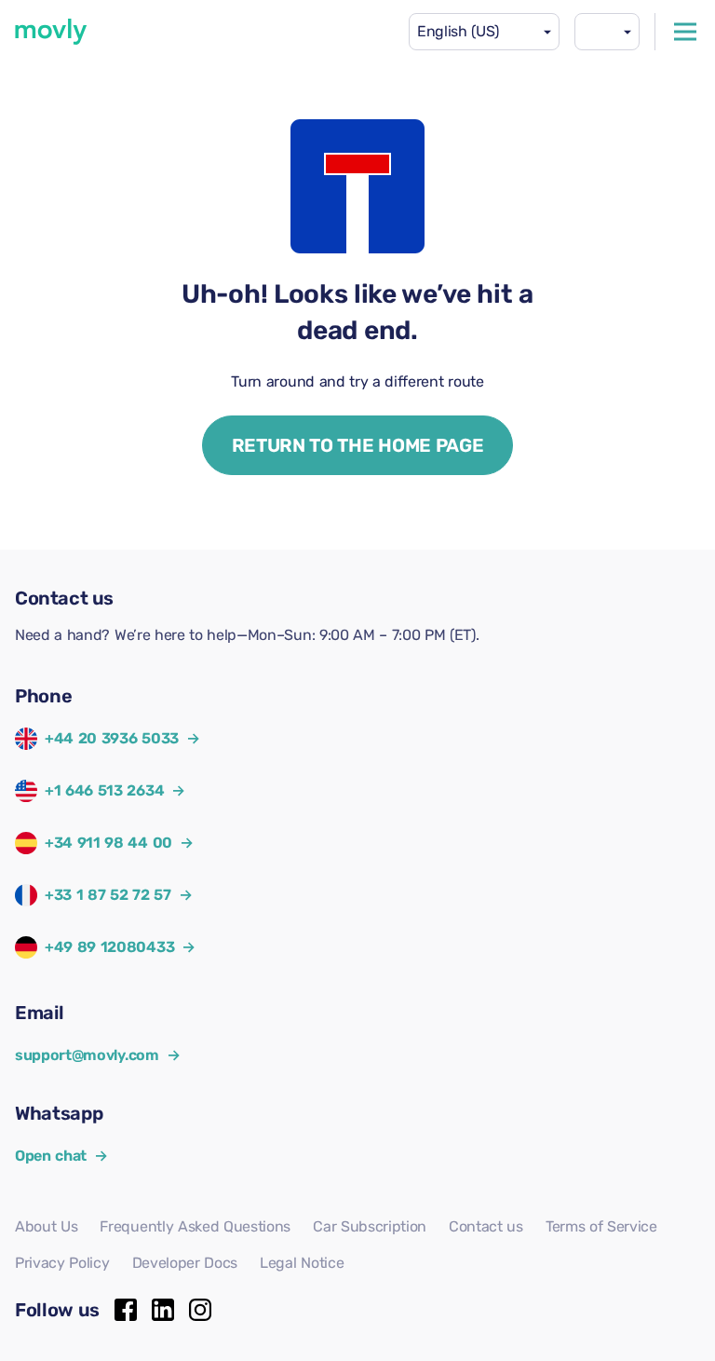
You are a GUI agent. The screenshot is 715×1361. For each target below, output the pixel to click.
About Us (46, 1226)
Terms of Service (601, 1226)
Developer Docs (185, 1263)
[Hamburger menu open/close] (685, 32)
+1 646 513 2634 (104, 790)
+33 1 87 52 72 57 (108, 895)
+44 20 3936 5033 (112, 738)
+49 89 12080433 (109, 947)
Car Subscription (369, 1226)
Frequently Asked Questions (195, 1226)
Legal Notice (302, 1263)
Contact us (486, 1226)
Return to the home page (358, 445)
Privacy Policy (62, 1263)
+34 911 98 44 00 (108, 842)
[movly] (51, 31)
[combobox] (484, 31)
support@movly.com (97, 1055)
